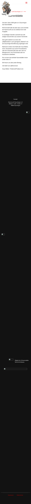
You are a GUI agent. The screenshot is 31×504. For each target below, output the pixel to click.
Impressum (11, 495)
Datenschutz (20, 495)
